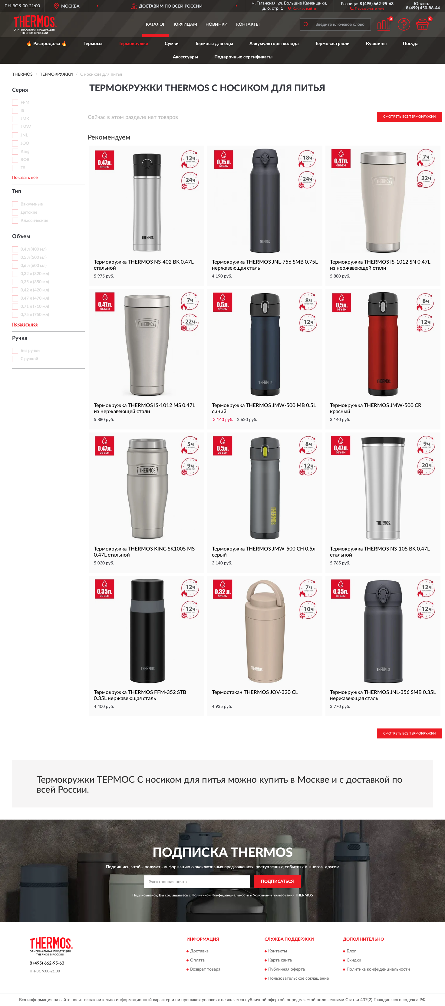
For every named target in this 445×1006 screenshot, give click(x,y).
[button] (367, 8)
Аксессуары (185, 57)
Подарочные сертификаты (243, 57)
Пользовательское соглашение (298, 978)
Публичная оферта (286, 969)
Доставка (199, 951)
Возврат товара (205, 969)
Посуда (411, 43)
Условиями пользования (273, 895)
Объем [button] (21, 236)
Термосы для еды (214, 43)
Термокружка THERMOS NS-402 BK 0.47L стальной (143, 265)
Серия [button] (20, 90)
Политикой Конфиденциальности (220, 895)
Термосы (93, 43)
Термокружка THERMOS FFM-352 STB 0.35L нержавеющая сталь (140, 695)
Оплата (197, 960)
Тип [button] (16, 191)
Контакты (248, 24)
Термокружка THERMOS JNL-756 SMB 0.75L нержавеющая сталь (265, 265)
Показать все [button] (25, 178)
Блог (351, 951)
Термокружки (133, 43)
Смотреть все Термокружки (409, 116)
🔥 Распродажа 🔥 (46, 43)
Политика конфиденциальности (378, 969)
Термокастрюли (332, 43)
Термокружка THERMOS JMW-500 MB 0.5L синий (264, 408)
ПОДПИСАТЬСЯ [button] (277, 881)
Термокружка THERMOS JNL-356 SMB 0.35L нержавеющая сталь (383, 695)
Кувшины (376, 43)
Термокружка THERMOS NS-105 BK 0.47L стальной (380, 551)
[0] (422, 24)
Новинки (217, 24)
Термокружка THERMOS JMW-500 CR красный (375, 408)
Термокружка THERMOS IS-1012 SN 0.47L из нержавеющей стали (380, 265)
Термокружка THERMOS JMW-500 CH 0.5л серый (263, 551)
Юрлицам (185, 24)
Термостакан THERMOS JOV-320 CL (255, 692)
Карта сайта (280, 960)
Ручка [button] (19, 338)
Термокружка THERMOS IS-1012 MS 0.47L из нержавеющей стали (144, 408)
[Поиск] (306, 24)
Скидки (354, 960)
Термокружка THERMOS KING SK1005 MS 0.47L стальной (144, 551)
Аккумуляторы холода (274, 43)
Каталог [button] (155, 24)
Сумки (172, 43)
